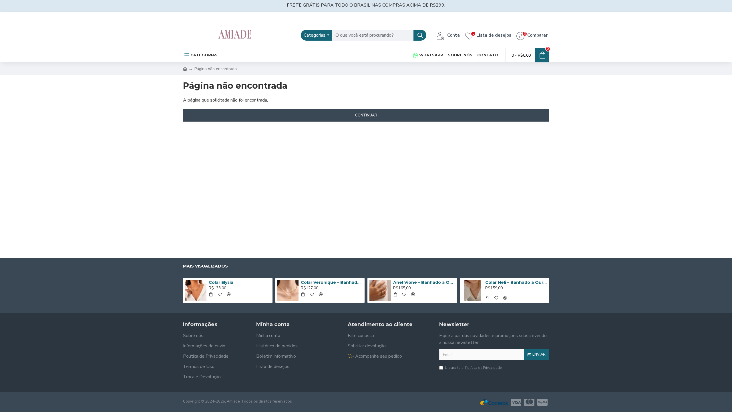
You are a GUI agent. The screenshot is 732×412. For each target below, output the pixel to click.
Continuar (366, 115)
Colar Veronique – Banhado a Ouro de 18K (332, 282)
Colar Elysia (221, 282)
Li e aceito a (473, 367)
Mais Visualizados (205, 266)
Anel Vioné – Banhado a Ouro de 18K (424, 282)
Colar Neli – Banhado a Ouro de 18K (516, 282)
